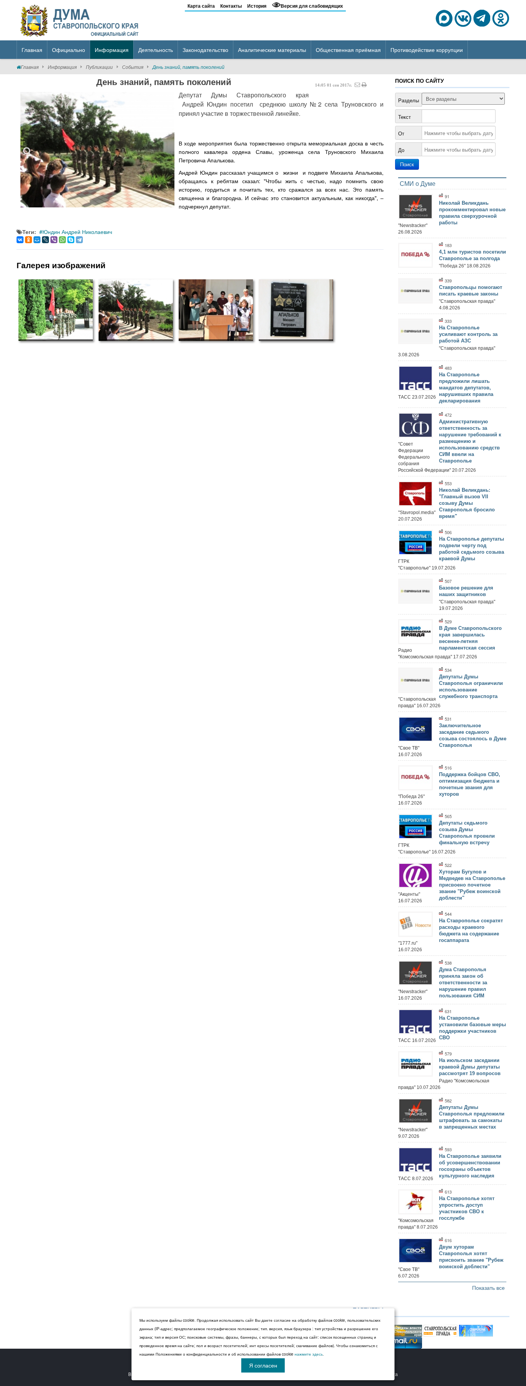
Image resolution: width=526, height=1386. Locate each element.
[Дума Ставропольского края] (80, 19)
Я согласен (263, 1365)
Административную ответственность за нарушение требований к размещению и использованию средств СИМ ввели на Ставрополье (470, 441)
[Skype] (70, 239)
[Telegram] (79, 239)
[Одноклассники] (28, 239)
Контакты (231, 5)
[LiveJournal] (45, 239)
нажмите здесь (309, 1354)
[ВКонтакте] (20, 239)
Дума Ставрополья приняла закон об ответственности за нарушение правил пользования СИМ (463, 983)
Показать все (488, 1287)
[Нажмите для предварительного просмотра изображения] (97, 149)
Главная (30, 66)
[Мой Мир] (37, 239)
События (132, 66)
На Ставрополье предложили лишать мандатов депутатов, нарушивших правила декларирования (466, 388)
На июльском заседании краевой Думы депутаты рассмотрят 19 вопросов (470, 1066)
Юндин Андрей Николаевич (77, 231)
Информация (62, 66)
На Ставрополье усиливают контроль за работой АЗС (468, 334)
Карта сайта (201, 5)
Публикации (99, 66)
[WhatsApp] (62, 239)
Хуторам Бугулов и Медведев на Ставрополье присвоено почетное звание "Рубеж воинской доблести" (472, 885)
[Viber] (53, 239)
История (256, 5)
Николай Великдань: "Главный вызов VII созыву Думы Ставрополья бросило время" (467, 503)
